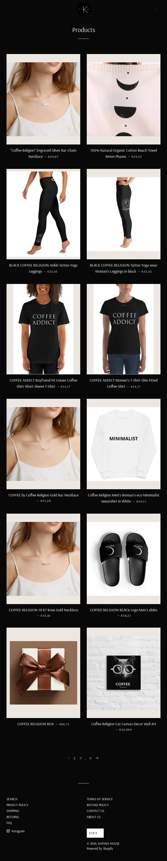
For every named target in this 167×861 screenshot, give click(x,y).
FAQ (9, 823)
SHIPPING (13, 811)
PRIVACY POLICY (17, 805)
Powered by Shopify (100, 848)
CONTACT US (95, 811)
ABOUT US (93, 817)
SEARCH (12, 799)
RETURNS (13, 817)
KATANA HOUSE (109, 843)
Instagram (18, 831)
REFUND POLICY (98, 805)
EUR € (93, 833)
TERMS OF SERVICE (100, 799)
